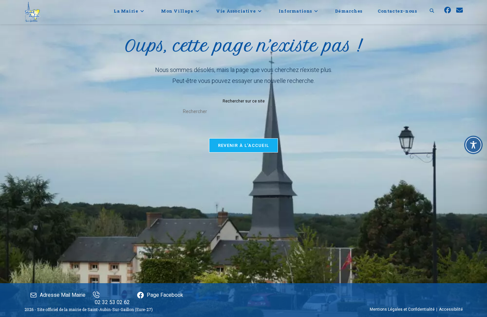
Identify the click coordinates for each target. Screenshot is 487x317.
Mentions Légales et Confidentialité (402, 309)
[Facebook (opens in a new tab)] (448, 10)
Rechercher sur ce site (244, 101)
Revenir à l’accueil (243, 145)
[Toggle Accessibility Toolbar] (473, 145)
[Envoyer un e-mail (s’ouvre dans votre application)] (459, 10)
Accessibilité (451, 309)
